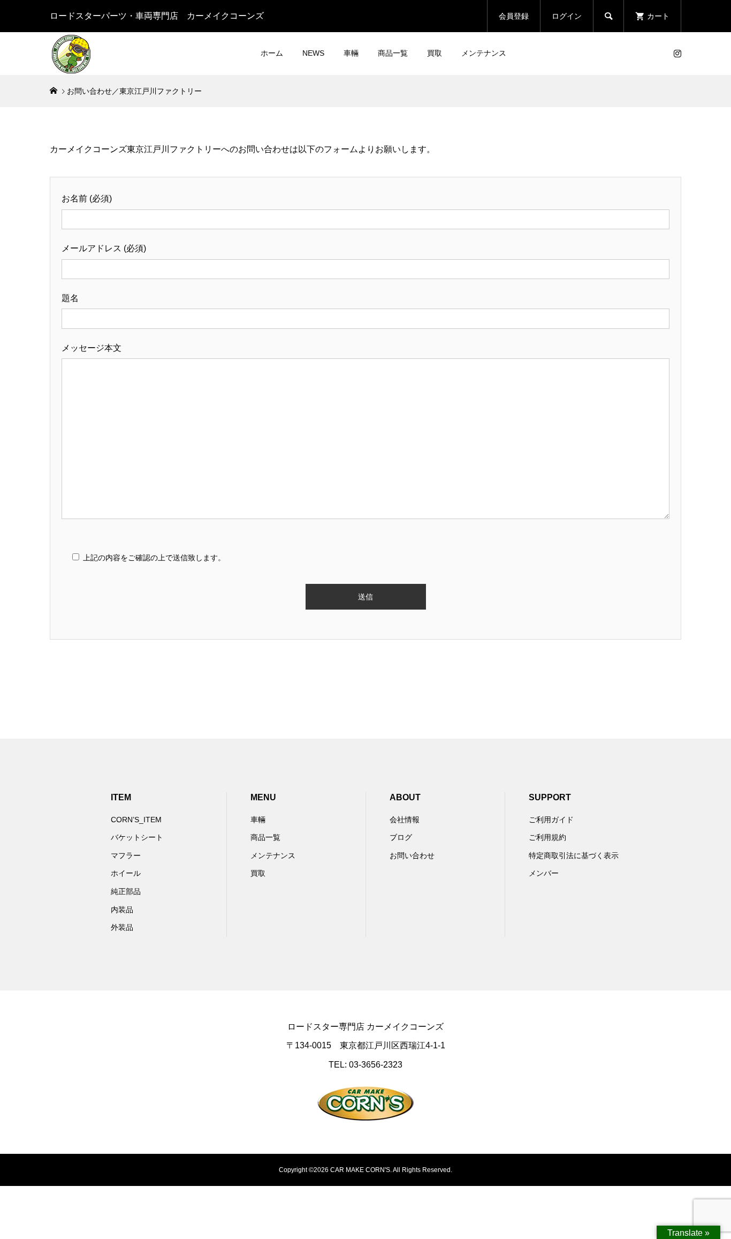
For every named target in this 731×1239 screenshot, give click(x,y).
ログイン (567, 16)
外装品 (122, 927)
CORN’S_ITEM (136, 819)
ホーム (272, 53)
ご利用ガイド (551, 819)
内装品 (122, 909)
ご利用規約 (547, 837)
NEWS (313, 53)
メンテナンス (483, 53)
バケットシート (137, 837)
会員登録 (514, 16)
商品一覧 (393, 53)
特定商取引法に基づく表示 (574, 855)
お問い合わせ (412, 855)
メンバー (544, 873)
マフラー (126, 855)
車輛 (351, 53)
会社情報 (405, 819)
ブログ (401, 837)
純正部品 (126, 891)
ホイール (126, 873)
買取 (434, 53)
